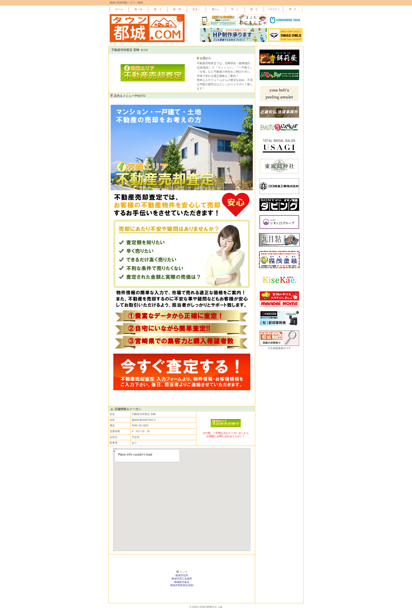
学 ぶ (235, 9)
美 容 (177, 9)
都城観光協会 (181, 582)
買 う (158, 9)
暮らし (216, 9)
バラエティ (273, 9)
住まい (196, 9)
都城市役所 (181, 575)
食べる (138, 9)
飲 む (254, 9)
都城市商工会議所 (181, 578)
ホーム (119, 9)
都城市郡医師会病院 (181, 585)
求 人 (293, 9)
